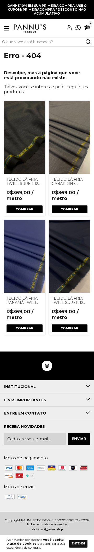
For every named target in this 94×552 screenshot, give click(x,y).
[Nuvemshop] (47, 529)
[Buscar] (88, 42)
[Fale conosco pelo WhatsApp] (78, 28)
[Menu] (7, 28)
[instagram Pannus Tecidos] (47, 366)
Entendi (78, 543)
